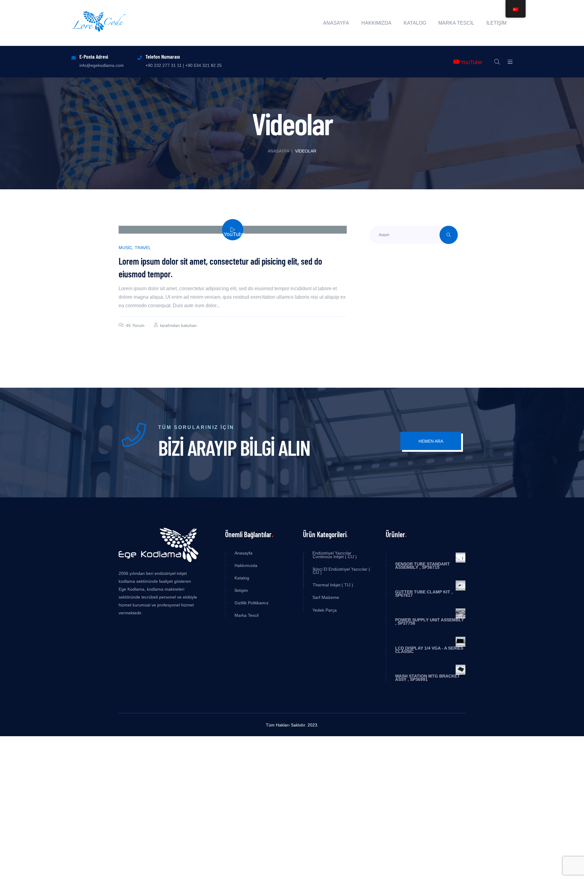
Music (125, 247)
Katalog (415, 23)
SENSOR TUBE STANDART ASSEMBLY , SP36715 (422, 565)
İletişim (496, 23)
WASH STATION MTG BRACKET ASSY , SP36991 (427, 678)
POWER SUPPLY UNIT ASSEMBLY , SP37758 (429, 621)
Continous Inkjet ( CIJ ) (335, 556)
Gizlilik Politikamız (252, 603)
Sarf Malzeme (325, 597)
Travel (143, 247)
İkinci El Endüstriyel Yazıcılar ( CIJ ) (341, 571)
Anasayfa (336, 23)
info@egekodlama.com (101, 65)
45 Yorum (135, 325)
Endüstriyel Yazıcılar (331, 553)
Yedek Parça (324, 610)
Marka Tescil (456, 23)
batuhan (189, 325)
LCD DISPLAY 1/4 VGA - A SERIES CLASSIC (429, 650)
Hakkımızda (376, 23)
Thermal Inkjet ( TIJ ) (333, 585)
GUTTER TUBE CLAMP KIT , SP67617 (424, 593)
